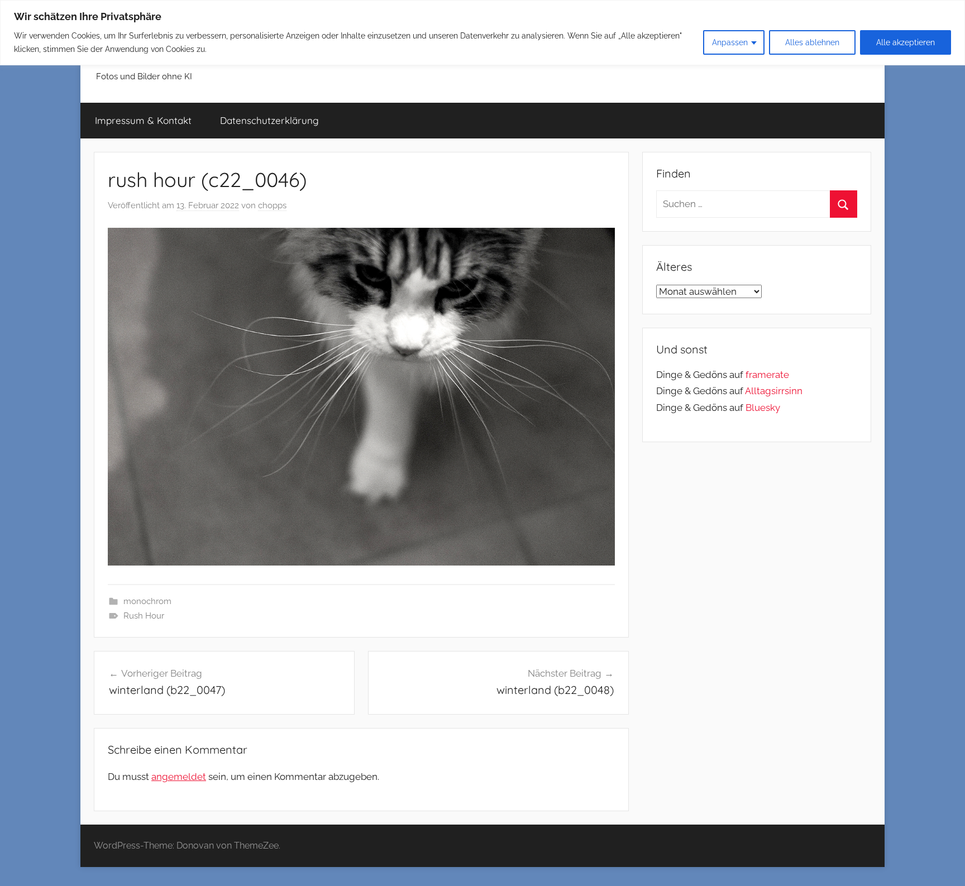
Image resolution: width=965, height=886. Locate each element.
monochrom (147, 601)
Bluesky (763, 407)
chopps (272, 205)
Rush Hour (143, 616)
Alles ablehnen (812, 42)
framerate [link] (767, 374)
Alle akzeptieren (905, 42)
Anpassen (730, 42)
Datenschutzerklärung (269, 120)
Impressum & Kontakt (143, 120)
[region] (482, 32)
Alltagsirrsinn (773, 390)
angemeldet (178, 776)
